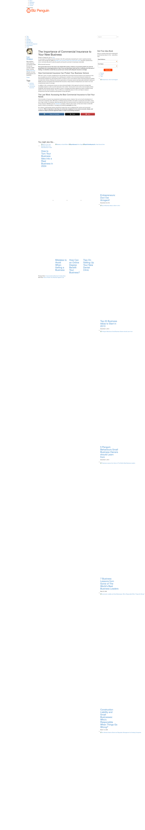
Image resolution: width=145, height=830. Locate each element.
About (30, 1)
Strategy (28, 39)
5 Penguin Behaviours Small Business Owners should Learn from (109, 452)
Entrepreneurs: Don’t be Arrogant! (107, 197)
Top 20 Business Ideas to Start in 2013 (108, 323)
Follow (28, 77)
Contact (31, 5)
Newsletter (32, 2)
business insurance (31, 83)
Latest (101, 74)
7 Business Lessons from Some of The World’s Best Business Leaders (109, 583)
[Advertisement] (72, 24)
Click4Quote (58, 103)
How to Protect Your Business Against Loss (53, 277)
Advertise (31, 4)
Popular (102, 73)
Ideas (27, 38)
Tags (101, 76)
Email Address (107, 59)
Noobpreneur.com (30, 70)
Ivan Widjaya (29, 58)
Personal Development (31, 44)
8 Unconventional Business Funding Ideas (55, 276)
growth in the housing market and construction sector (68, 60)
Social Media (29, 45)
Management (29, 42)
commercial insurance (32, 86)
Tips (27, 36)
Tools (27, 47)
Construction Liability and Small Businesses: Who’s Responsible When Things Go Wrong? (108, 718)
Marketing (28, 41)
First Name (107, 64)
